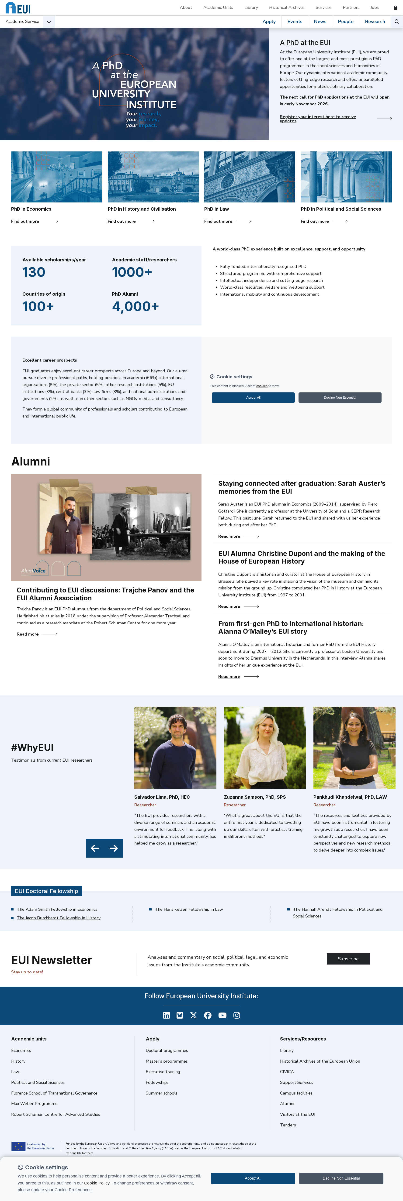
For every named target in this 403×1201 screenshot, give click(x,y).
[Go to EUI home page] (18, 8)
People (346, 21)
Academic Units (218, 7)
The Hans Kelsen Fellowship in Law (189, 909)
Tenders (288, 1125)
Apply (269, 21)
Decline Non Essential (341, 1178)
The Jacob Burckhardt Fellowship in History (59, 918)
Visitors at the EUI (297, 1114)
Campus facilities (296, 1093)
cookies (262, 386)
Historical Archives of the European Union (320, 1061)
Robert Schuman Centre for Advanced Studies (55, 1114)
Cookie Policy (96, 1183)
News (320, 21)
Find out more (28, 221)
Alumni (287, 1103)
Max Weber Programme (34, 1103)
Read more (37, 634)
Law (15, 1071)
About (186, 7)
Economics (21, 1050)
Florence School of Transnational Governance (54, 1093)
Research (375, 21)
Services (324, 7)
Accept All (253, 1178)
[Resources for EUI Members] (393, 8)
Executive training (163, 1071)
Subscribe (348, 959)
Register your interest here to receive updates (318, 119)
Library (251, 7)
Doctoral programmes (167, 1050)
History (18, 1061)
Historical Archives (287, 7)
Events (294, 21)
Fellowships (157, 1082)
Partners (351, 7)
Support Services (296, 1082)
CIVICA (287, 1071)
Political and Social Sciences (38, 1082)
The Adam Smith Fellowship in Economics (57, 909)
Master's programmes (167, 1061)
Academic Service (22, 21)
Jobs (375, 7)
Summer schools (161, 1093)
